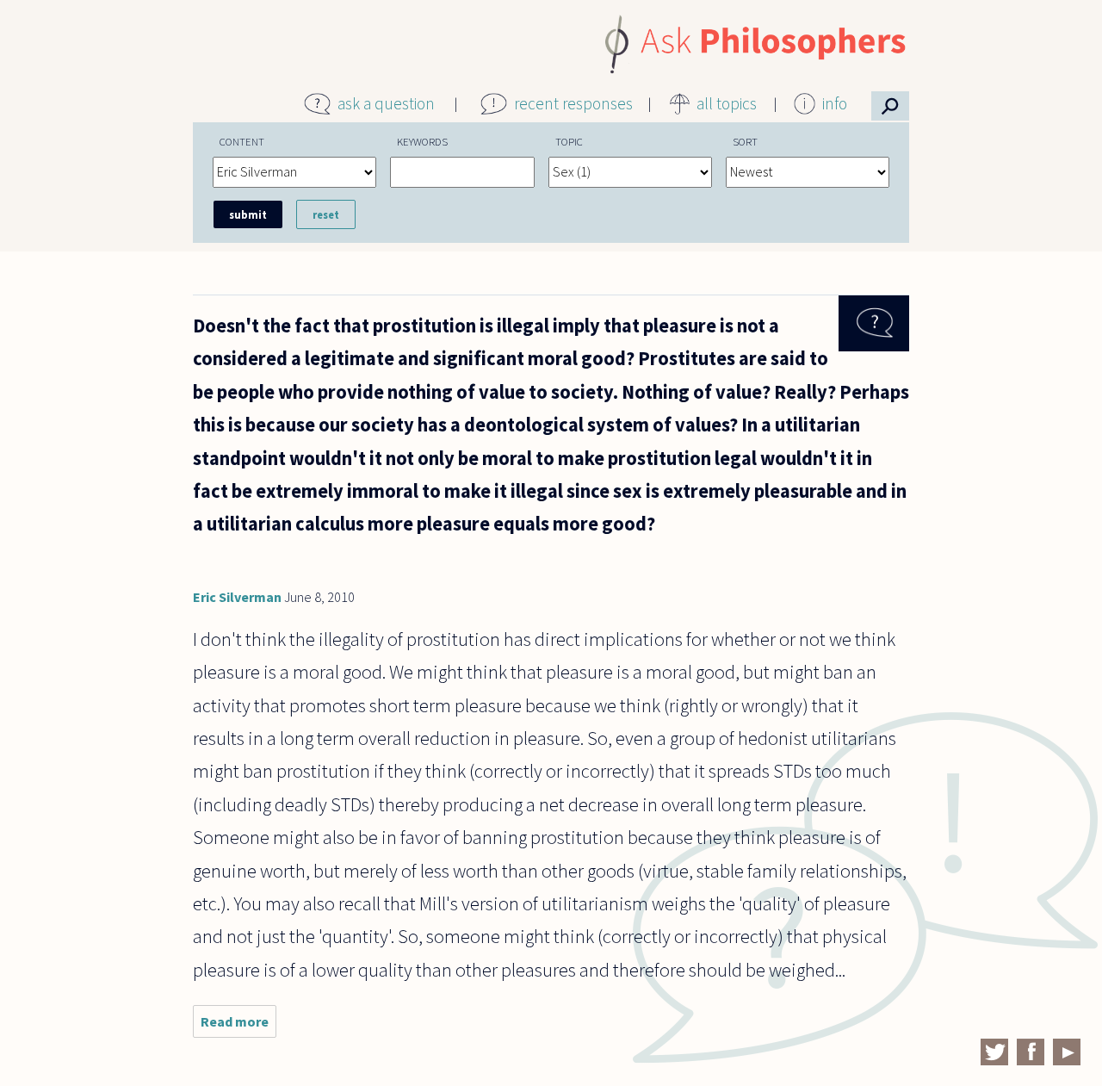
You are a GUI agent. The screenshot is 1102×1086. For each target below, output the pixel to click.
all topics (726, 103)
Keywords (422, 141)
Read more (238, 1025)
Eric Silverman (237, 596)
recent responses (573, 103)
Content (242, 141)
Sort (745, 141)
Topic (569, 141)
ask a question (386, 103)
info (834, 103)
